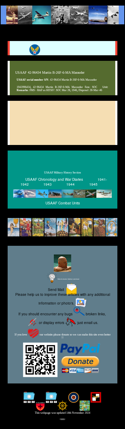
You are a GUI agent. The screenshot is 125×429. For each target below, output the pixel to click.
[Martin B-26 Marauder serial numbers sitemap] (29, 398)
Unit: (105, 87)
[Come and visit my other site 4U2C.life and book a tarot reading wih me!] (62, 227)
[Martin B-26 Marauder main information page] (62, 15)
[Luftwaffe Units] (96, 398)
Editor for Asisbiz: (68, 279)
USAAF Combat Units (62, 203)
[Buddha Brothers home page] (62, 406)
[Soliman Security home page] (40, 406)
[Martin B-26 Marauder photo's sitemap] (51, 398)
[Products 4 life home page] (84, 406)
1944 (70, 184)
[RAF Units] (73, 398)
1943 (47, 184)
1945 (93, 184)
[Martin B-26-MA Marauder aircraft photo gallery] (67, 136)
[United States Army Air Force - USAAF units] (62, 193)
